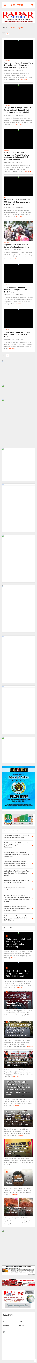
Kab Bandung (7, 60)
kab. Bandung (14, 27)
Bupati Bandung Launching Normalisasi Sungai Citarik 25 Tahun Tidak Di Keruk (18, 289)
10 (7, 1204)
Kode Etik (21, 1325)
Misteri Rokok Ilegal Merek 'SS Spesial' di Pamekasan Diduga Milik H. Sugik (18, 973)
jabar (5, 197)
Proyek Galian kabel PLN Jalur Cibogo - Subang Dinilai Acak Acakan (18, 1210)
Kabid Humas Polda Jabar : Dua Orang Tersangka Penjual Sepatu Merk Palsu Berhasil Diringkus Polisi (18, 65)
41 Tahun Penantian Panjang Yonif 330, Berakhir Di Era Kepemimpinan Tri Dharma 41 (17, 202)
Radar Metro (16, 4)
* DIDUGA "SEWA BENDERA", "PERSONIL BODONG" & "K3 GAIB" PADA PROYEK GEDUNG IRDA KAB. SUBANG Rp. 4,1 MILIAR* (18, 1030)
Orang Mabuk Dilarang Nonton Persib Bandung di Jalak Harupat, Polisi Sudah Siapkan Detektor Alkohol (18, 110)
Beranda (5, 1322)
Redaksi (20, 1322)
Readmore (24, 79)
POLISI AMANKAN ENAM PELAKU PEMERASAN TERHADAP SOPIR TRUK (17, 334)
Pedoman (6, 1325)
